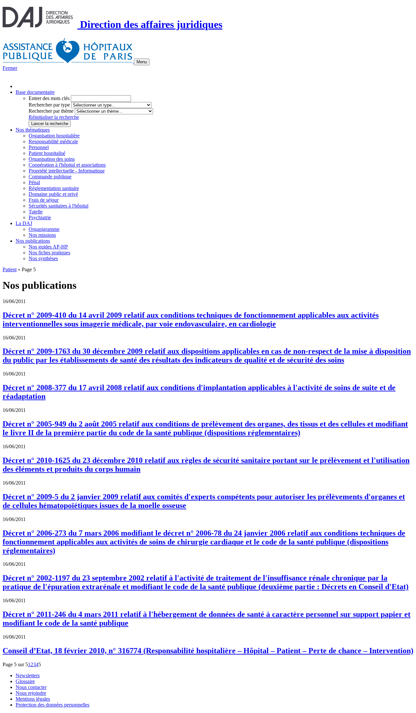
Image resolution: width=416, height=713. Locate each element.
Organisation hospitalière (54, 135)
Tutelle (36, 211)
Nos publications (33, 241)
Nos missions (42, 235)
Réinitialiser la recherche (54, 117)
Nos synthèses (43, 258)
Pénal (34, 182)
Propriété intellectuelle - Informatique (67, 170)
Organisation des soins (52, 159)
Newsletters (28, 675)
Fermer (10, 68)
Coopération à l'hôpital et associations (67, 165)
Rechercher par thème (51, 111)
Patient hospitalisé (47, 153)
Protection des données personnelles (52, 704)
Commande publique (50, 176)
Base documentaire (35, 92)
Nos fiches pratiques (49, 252)
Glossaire (25, 681)
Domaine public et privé (53, 194)
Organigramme (44, 229)
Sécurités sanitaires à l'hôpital (58, 206)
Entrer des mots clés (49, 98)
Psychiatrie (40, 217)
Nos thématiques (33, 130)
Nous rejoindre (31, 693)
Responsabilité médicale (53, 141)
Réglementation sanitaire (54, 188)
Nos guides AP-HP (48, 246)
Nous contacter (31, 687)
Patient (10, 269)
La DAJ (24, 223)
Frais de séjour (43, 200)
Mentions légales (33, 699)
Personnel (39, 147)
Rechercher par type (49, 105)
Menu (141, 61)
